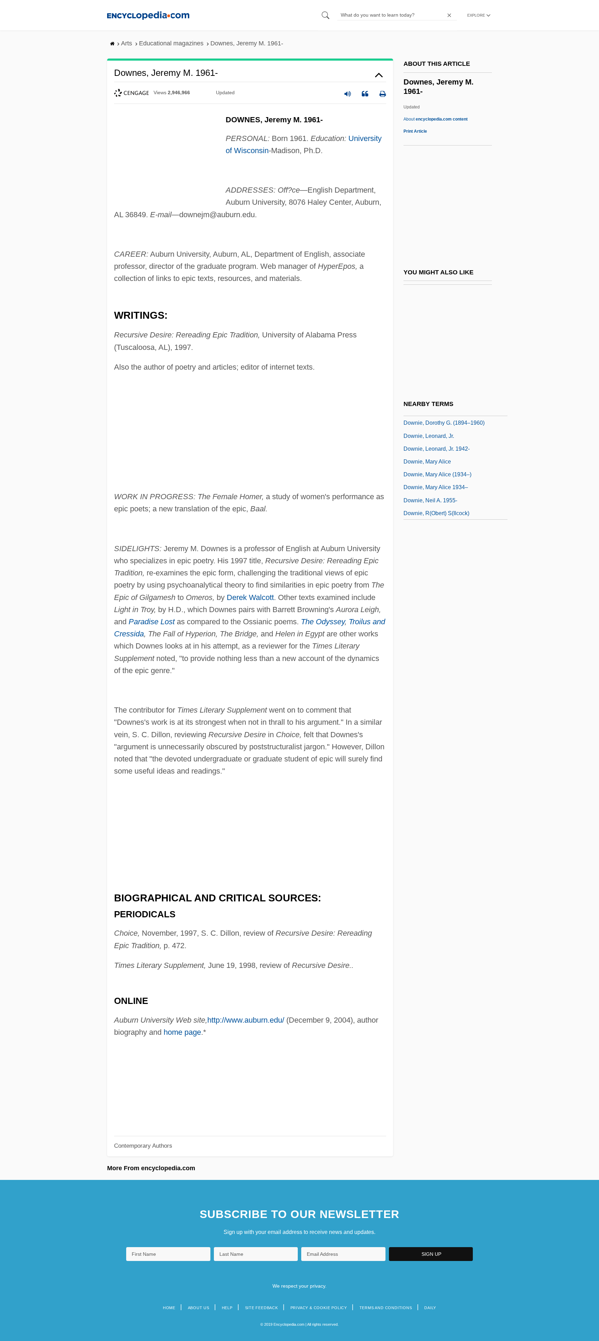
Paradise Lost (152, 621)
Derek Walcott (250, 597)
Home (169, 1308)
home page (182, 1032)
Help (227, 1308)
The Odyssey (323, 621)
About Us (198, 1308)
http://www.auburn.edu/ (245, 1020)
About (435, 119)
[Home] (148, 15)
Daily (430, 1308)
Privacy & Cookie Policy (318, 1308)
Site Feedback (261, 1308)
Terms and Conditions (385, 1308)
